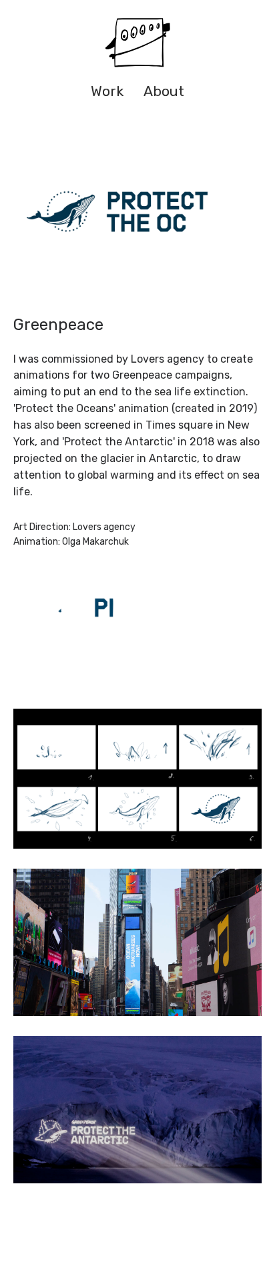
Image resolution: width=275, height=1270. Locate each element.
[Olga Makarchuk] (137, 43)
